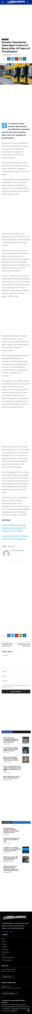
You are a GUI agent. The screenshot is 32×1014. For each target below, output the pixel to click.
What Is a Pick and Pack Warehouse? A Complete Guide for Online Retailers (11, 758)
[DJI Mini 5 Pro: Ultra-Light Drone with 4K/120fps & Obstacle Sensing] (25, 859)
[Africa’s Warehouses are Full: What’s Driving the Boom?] (25, 779)
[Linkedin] (24, 59)
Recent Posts (11, 546)
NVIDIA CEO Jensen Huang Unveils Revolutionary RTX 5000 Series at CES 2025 (14, 528)
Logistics (5, 39)
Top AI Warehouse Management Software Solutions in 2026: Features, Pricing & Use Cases (11, 830)
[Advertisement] (16, 22)
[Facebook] (8, 59)
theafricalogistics (7, 54)
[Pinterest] (16, 59)
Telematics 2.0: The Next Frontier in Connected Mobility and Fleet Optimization (12, 849)
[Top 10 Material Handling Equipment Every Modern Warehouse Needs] (25, 750)
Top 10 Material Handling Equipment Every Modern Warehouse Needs (10, 749)
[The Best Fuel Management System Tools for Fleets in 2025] (25, 840)
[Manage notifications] (28, 1010)
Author (4, 546)
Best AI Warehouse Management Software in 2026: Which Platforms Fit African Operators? (10, 740)
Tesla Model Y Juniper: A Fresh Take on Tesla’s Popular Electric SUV (7, 645)
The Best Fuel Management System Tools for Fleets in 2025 (11, 840)
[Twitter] (12, 59)
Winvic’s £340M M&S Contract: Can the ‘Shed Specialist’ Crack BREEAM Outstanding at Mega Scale (12, 769)
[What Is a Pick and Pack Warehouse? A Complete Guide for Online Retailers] (25, 759)
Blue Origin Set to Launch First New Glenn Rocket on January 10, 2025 (24, 645)
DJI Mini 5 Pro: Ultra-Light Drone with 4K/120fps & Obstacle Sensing (10, 858)
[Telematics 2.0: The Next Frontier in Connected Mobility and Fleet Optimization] (25, 850)
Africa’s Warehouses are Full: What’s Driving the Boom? (11, 777)
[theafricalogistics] (6, 553)
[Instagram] (7, 931)
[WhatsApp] (20, 59)
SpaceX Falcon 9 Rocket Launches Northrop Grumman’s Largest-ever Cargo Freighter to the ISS (10, 868)
